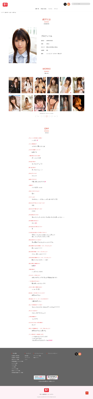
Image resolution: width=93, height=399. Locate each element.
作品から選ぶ (43, 8)
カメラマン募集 (14, 363)
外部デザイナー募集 (15, 359)
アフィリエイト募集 (37, 355)
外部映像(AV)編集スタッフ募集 (17, 372)
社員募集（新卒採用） (16, 355)
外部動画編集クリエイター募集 (17, 361)
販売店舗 (26, 355)
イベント (56, 8)
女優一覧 (37, 8)
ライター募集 (14, 365)
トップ (2, 12)
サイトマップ (27, 357)
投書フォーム (35, 357)
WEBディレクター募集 (16, 370)
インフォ (50, 8)
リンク (26, 359)
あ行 (10, 12)
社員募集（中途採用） (16, 357)
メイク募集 (14, 366)
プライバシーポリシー (52, 353)
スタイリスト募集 (15, 368)
